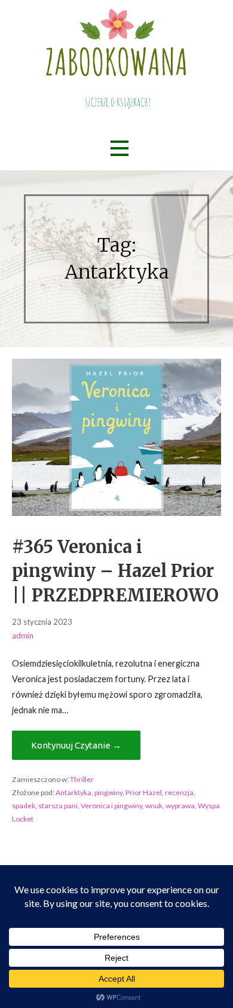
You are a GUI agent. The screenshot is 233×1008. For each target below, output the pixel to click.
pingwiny (108, 792)
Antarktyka (73, 792)
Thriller (82, 779)
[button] (119, 148)
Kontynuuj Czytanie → (76, 745)
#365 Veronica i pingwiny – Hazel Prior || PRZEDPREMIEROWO (115, 571)
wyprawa (180, 805)
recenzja (179, 792)
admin (22, 635)
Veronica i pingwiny (111, 805)
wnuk (154, 805)
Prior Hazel (143, 792)
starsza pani (58, 805)
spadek (23, 805)
